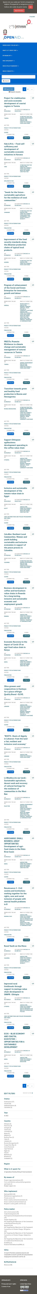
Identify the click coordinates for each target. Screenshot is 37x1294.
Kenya (6, 662)
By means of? (7, 55)
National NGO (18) (9, 1194)
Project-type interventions (12, 128)
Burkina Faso (8, 916)
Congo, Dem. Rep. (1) (10, 1145)
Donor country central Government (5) (15, 1200)
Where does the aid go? (10, 45)
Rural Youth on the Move (15, 946)
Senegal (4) (7, 1128)
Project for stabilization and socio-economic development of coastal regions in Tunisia (15, 102)
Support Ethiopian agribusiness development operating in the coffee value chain (16, 443)
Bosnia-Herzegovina (10, 409)
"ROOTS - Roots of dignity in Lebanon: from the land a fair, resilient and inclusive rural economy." (15, 740)
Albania (6, 262)
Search (6, 81)
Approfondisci (19, 10)
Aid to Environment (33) (11, 1212)
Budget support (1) (10, 1186)
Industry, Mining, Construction (25, 171)
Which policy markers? (10, 66)
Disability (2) (8, 1243)
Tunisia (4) (7, 1130)
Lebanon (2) (7, 1141)
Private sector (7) (9, 1198)
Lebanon (6, 706)
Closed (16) (7, 1103)
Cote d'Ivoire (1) (9, 1147)
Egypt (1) (7, 1151)
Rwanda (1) (7, 1156)
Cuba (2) (6, 1139)
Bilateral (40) (8, 1265)
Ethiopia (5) (7, 1124)
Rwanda (6, 616)
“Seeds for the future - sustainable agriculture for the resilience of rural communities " (15, 196)
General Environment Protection (26, 118)
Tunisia (6, 118)
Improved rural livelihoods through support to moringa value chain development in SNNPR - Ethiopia (15, 989)
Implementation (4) (10, 1105)
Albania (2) (7, 1135)
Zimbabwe (7, 212)
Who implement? (8, 60)
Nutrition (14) (8, 1225)
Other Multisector (26, 116)
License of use (6, 1286)
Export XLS (9, 89)
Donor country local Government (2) (15, 1202)
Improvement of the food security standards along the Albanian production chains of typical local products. (15, 244)
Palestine (7, 806)
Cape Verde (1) (8, 1149)
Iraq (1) (6, 1153)
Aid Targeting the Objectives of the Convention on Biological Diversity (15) (18, 1222)
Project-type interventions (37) (13, 1180)
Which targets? (8, 71)
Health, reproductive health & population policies (26, 920)
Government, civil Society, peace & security (25, 217)
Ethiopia (6, 460)
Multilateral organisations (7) (13, 1196)
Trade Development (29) (11, 1214)
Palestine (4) (8, 1126)
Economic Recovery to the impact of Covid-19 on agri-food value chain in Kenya (15, 645)
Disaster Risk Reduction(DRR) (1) (14, 1244)
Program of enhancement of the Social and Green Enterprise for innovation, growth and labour (15, 289)
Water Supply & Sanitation (24, 304)
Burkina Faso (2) (9, 1137)
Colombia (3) (8, 1131)
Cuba (5, 166)
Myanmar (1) (8, 1154)
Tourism (22, 811)
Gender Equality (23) (10, 1220)
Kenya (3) (7, 1133)
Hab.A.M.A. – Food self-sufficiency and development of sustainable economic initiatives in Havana (14, 149)
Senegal (6, 305)
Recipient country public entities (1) (15, 1204)
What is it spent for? (10, 50)
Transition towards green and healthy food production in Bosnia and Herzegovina (15, 392)
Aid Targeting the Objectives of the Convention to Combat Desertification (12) (18, 1240)
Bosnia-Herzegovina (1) (11, 1143)
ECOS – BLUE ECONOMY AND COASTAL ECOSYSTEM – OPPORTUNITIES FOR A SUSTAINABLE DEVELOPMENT (14, 1040)
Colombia (7, 562)
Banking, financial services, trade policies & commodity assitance (26, 308)
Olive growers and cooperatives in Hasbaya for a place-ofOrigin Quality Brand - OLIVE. (15, 690)
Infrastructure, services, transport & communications (26, 320)
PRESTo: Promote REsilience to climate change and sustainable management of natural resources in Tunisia (15, 347)
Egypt (6, 508)
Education (23, 462)
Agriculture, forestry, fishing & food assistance (25, 122)
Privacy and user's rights (9, 1284)
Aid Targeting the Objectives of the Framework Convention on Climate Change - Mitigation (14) (18, 1229)
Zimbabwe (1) (8, 1158)
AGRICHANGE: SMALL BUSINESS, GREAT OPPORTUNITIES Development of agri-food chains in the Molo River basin (14, 845)
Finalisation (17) (9, 1102)
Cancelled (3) (8, 1107)
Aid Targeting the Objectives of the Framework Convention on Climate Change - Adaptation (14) (18, 1235)
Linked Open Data (25, 1284)
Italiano (32, 16)
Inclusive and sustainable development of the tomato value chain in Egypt (15, 492)
